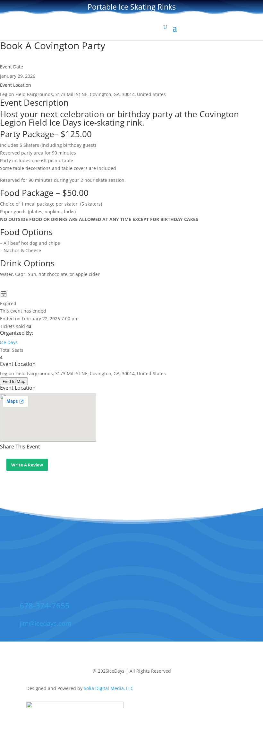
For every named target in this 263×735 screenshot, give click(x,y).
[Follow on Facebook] (110, 564)
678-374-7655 (45, 605)
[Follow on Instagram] (149, 564)
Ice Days (9, 342)
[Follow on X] (130, 564)
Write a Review (27, 465)
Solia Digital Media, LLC (108, 688)
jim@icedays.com (46, 623)
